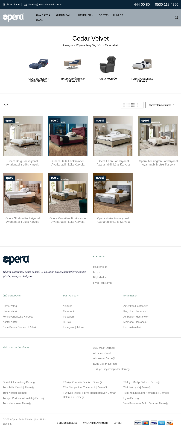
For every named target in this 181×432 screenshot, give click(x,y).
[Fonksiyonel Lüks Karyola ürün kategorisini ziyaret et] (142, 64)
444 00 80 (142, 4)
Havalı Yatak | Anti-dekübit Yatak (39, 80)
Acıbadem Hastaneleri (136, 316)
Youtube (67, 305)
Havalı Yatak (10, 311)
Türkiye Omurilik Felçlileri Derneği (82, 382)
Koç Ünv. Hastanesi (134, 311)
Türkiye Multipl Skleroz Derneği (141, 382)
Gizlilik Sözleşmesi (67, 423)
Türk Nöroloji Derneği (15, 392)
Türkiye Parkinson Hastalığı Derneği (23, 398)
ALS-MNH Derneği (104, 347)
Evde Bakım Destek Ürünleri (19, 327)
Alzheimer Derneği (104, 358)
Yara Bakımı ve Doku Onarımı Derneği (145, 403)
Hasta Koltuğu (108, 79)
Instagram (69, 316)
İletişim (97, 272)
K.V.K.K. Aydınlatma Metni (95, 423)
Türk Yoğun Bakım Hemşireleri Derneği (146, 392)
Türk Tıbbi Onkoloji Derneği (18, 387)
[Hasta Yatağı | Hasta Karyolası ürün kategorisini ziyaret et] (73, 64)
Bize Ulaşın (13, 4)
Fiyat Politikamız (102, 282)
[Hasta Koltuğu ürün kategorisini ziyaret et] (108, 64)
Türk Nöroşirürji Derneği (137, 387)
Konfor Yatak (10, 321)
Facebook (68, 311)
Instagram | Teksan (74, 327)
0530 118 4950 (166, 4)
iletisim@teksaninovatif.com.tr (45, 4)
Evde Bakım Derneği (105, 363)
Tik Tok (67, 321)
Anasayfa (68, 45)
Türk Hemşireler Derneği (17, 403)
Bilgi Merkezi (100, 277)
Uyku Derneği (131, 398)
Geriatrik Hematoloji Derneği (19, 382)
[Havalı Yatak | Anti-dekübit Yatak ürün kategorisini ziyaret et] (39, 64)
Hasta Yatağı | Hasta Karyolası (73, 80)
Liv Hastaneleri (132, 327)
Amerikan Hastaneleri (135, 305)
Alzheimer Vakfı (102, 353)
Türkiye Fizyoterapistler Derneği (111, 369)
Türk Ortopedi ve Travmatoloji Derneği (85, 387)
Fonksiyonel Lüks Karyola (142, 80)
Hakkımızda (100, 266)
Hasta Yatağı (10, 305)
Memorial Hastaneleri (135, 321)
